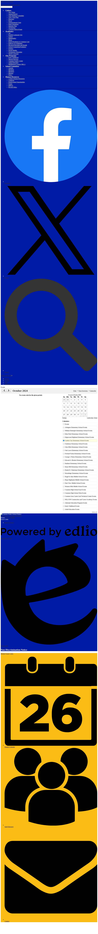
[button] (8, 10)
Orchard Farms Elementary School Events (77, 453)
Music (10, 40)
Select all (94, 512)
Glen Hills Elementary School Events (76, 447)
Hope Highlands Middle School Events (77, 480)
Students (7, 384)
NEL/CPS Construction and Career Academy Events (81, 499)
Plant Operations (13, 24)
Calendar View (92, 418)
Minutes (10, 73)
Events (67, 424)
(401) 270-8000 (10, 517)
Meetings (11, 70)
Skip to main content (7, 1)
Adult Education (13, 62)
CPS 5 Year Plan (13, 17)
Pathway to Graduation (15, 43)
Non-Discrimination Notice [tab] (14, 650)
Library (10, 36)
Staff (6, 382)
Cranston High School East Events (75, 490)
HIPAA (10, 85)
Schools (7, 380)
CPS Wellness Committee (16, 16)
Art (9, 33)
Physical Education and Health (17, 45)
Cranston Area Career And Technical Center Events (80, 496)
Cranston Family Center (15, 61)
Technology (12, 28)
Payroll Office (12, 87)
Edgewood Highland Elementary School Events (79, 437)
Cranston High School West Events (75, 493)
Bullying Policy (9, 522)
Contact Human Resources (16, 78)
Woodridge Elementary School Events (76, 473)
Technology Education (15, 52)
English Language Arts (15, 35)
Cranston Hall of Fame (15, 29)
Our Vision (11, 12)
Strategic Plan (12, 26)
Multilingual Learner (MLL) (16, 64)
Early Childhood (13, 57)
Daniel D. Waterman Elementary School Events (79, 470)
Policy (10, 75)
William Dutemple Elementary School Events (78, 430)
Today (64, 418)
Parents (7, 379)
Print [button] (74, 391)
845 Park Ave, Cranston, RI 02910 (11, 516)
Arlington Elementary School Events (76, 427)
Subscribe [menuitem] (93, 391)
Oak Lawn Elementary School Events (76, 450)
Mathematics (12, 38)
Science (10, 48)
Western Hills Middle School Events (76, 486)
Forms (10, 84)
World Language (13, 54)
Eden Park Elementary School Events (76, 434)
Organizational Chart (14, 22)
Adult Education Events (72, 509)
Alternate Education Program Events (76, 503)
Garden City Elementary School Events (77, 440)
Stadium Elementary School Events (75, 463)
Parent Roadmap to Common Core (18, 42)
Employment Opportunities (16, 82)
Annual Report (12, 14)
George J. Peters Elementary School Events (78, 457)
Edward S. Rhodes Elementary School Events (79, 460)
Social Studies (12, 50)
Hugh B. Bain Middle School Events (76, 476)
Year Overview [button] (83, 391)
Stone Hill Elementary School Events (76, 467)
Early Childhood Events (72, 506)
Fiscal (10, 21)
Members (11, 71)
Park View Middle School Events (75, 483)
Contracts (11, 80)
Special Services (13, 59)
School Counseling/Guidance (17, 47)
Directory (11, 19)
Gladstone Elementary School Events (76, 444)
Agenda (10, 68)
